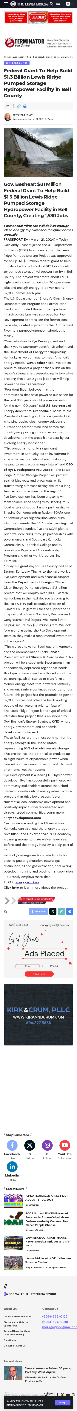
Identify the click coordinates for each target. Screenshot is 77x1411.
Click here (11, 887)
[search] (51, 4)
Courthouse (32, 1204)
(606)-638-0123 (54, 1316)
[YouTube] (68, 1395)
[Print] (24, 106)
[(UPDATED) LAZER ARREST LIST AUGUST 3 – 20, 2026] (13, 1201)
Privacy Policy (15, 1404)
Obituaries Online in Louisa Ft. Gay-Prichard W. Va (45, 1379)
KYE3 (56, 721)
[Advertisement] (38, 1090)
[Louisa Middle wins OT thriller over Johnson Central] (13, 1263)
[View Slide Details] (38, 17)
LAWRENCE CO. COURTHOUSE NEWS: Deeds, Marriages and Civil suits (47, 1241)
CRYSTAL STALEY (23, 114)
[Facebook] (12, 1150)
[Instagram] (47, 1150)
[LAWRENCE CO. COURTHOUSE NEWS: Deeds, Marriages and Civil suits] (13, 1243)
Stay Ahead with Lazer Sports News (46, 1267)
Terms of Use (35, 1404)
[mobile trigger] (7, 3)
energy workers (27, 882)
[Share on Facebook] (13, 106)
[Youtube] (64, 1150)
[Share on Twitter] (52, 911)
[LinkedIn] (12, 1171)
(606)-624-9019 (55, 1322)
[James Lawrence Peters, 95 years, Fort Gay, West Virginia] (13, 1373)
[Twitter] (29, 1150)
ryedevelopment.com (24, 818)
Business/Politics (17, 63)
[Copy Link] (18, 106)
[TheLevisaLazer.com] (29, 3)
